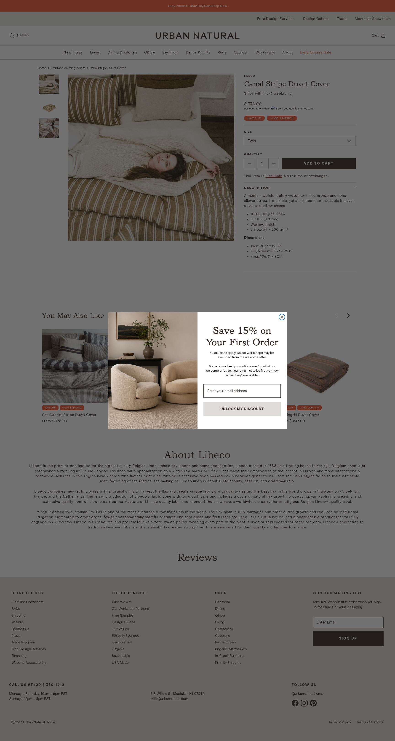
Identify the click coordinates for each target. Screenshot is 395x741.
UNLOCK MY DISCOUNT (242, 409)
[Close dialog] (282, 317)
